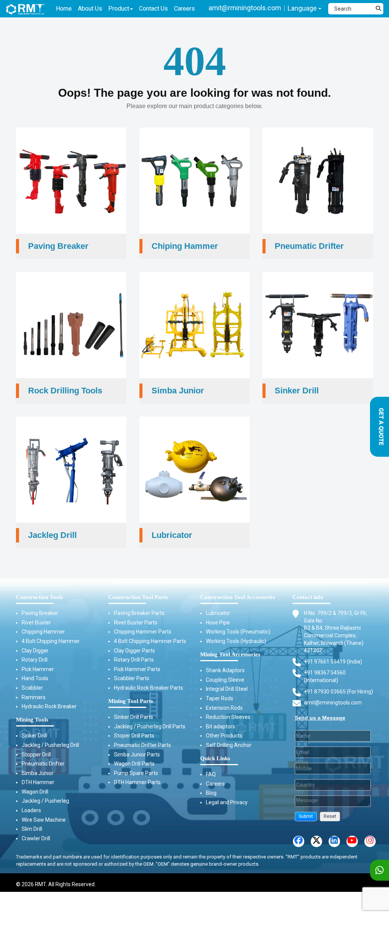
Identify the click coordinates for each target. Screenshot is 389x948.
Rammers (34, 697)
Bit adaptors (220, 726)
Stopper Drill (36, 754)
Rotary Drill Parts (134, 660)
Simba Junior (38, 773)
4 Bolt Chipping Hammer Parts (150, 641)
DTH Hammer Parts (137, 782)
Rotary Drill (34, 660)
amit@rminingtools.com (245, 8)
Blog (211, 793)
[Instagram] (370, 841)
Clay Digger (35, 651)
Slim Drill (32, 829)
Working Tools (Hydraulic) (236, 641)
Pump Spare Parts (136, 773)
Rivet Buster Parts (135, 622)
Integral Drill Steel (227, 689)
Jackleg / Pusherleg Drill (50, 745)
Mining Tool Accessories (230, 654)
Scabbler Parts (131, 678)
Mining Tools (32, 720)
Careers (215, 784)
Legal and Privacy (227, 802)
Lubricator (218, 613)
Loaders (31, 810)
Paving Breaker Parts (139, 613)
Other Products (224, 736)
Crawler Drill (36, 838)
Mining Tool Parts (130, 701)
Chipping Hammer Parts (142, 632)
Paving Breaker (40, 613)
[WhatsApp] (379, 870)
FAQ (211, 774)
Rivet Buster (36, 622)
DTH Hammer (38, 782)
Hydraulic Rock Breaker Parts (148, 688)
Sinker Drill (34, 736)
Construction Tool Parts (138, 597)
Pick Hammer (38, 669)
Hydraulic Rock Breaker (49, 706)
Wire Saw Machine (44, 820)
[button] (306, 816)
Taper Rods (219, 698)
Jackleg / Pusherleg (45, 801)
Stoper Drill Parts (134, 736)
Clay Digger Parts (134, 651)
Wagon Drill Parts (134, 764)
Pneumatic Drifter (43, 764)
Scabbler (32, 688)
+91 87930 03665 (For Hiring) (338, 692)
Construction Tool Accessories (237, 597)
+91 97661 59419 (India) (333, 662)
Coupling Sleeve (225, 680)
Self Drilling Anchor (228, 745)
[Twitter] (316, 841)
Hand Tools (35, 678)
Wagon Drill (35, 792)
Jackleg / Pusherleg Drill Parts (149, 726)
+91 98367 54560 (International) (325, 676)
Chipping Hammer (43, 632)
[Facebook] (298, 841)
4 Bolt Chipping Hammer (51, 641)
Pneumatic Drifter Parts (142, 745)
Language (303, 8)
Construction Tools (39, 597)
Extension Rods (224, 708)
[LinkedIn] (334, 841)
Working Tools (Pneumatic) (238, 632)
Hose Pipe (218, 622)
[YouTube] (352, 841)
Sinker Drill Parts (133, 717)
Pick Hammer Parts (137, 669)
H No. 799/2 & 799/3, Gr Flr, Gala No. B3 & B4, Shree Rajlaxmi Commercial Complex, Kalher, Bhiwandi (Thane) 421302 (335, 631)
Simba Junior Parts (137, 754)
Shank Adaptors (225, 670)
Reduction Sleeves (228, 717)
